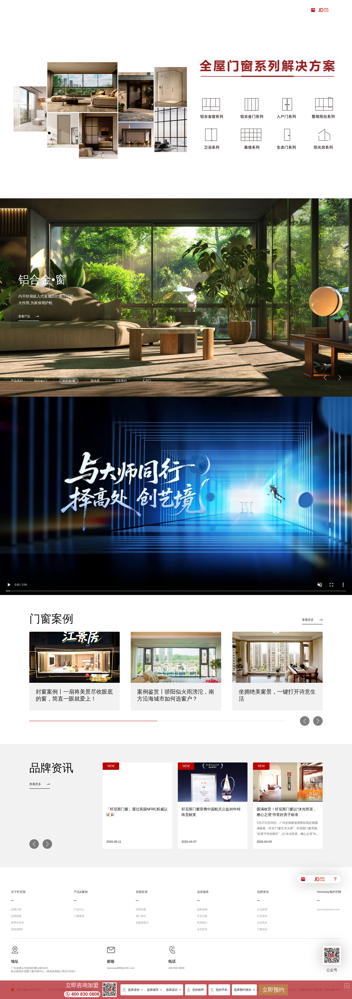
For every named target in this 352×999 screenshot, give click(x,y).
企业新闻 (262, 909)
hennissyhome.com (328, 909)
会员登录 (202, 929)
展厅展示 (141, 916)
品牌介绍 (16, 909)
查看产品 (24, 316)
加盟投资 (142, 891)
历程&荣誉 (17, 929)
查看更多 (308, 619)
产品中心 (79, 909)
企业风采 (262, 922)
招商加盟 (141, 909)
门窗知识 (262, 929)
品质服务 (203, 891)
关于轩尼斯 (18, 891)
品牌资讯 (263, 891)
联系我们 (202, 922)
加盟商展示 (142, 922)
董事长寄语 (17, 922)
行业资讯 (262, 916)
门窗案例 (79, 916)
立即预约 (273, 990)
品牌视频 (16, 916)
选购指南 (202, 909)
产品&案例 (81, 891)
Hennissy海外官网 (329, 891)
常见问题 (202, 916)
